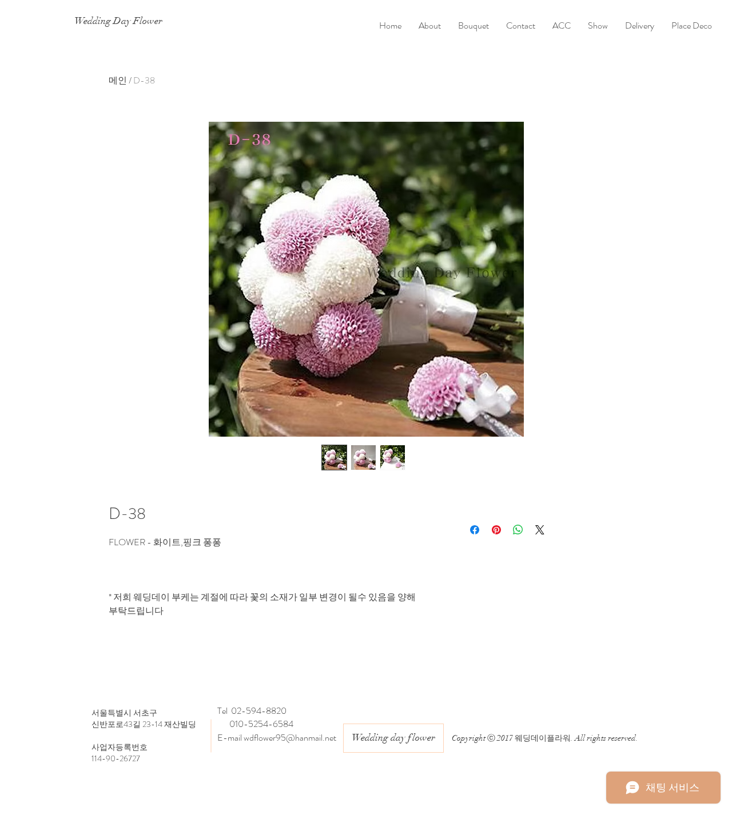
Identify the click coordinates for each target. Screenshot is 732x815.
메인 (118, 80)
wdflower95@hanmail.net (290, 737)
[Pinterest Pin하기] (496, 530)
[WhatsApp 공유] (518, 530)
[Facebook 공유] (475, 530)
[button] (473, 25)
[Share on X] (540, 530)
